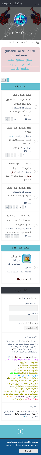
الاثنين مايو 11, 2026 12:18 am (18, 232)
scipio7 (11, 136)
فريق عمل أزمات (12, 383)
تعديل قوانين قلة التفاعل (18, 187)
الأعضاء (10, 357)
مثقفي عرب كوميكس (23, 396)
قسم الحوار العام (20, 247)
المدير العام (18, 357)
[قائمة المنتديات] (20, 20)
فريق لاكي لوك (17, 386)
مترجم (35, 396)
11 (7, 207)
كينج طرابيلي (19, 279)
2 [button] (5, 80)
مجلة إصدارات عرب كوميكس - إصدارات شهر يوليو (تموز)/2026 (18, 99)
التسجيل (20, 298)
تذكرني (19, 323)
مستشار (10, 396)
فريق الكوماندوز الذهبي (28, 394)
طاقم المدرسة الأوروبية (28, 362)
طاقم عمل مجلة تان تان (28, 365)
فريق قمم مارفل (31, 386)
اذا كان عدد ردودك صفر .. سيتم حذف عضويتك (19, 165)
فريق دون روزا (13, 378)
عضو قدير (14, 372)
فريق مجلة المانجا (30, 391)
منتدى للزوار (18, 147)
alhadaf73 (27, 416)
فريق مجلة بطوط (11, 394)
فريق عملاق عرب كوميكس (26, 388)
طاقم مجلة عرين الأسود (28, 372)
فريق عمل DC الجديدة (29, 383)
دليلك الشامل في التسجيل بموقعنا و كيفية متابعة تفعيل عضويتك (18, 220)
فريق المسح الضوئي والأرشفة (25, 375)
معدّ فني (27, 399)
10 (11, 207)
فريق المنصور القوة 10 (28, 378)
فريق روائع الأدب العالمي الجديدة (24, 380)
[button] (2, 80)
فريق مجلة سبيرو (17, 399)
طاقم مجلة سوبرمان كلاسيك (26, 370)
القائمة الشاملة (20, 68)
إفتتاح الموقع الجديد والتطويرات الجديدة (20, 61)
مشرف (35, 399)
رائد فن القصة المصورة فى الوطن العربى (21, 359)
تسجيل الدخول (32, 298)
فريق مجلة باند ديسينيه (13, 391)
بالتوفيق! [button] (28, 451)
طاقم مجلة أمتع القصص (28, 367)
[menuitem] (13, 3)
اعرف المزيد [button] (10, 445)
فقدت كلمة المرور (30, 323)
